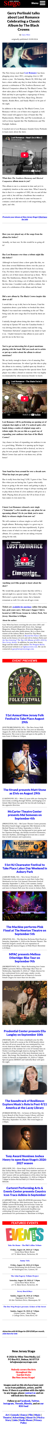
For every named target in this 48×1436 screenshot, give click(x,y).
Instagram (8, 1403)
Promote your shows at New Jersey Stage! (24, 218)
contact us (30, 1393)
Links (15, 1420)
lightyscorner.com (30, 647)
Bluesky (28, 1403)
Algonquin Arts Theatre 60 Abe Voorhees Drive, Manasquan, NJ (24, 1299)
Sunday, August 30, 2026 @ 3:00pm (24, 1296)
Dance (24, 1414)
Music (37, 1414)
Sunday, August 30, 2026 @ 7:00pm (24, 1311)
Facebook (25, 1400)
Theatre (7, 1417)
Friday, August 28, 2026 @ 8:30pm (24, 1265)
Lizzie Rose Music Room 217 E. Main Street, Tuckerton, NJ (24, 1253)
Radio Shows (25, 1420)
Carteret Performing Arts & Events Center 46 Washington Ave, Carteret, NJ (24, 1268)
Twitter (35, 1400)
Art (7, 1414)
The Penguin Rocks (37, 644)
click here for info (9, 1333)
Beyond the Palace (32, 636)
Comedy (15, 1414)
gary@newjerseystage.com (23, 649)
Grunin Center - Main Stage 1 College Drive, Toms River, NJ (24, 1314)
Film (31, 1414)
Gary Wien (26, 35)
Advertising (19, 1417)
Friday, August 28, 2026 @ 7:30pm (24, 1250)
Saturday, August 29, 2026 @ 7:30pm (24, 1280)
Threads (19, 1403)
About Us (31, 1417)
